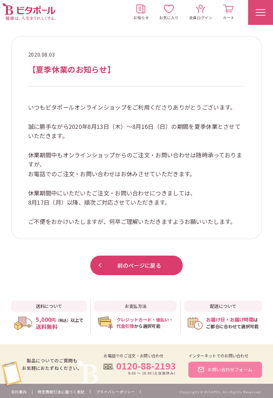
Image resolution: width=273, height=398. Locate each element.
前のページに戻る (139, 265)
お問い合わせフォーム (230, 369)
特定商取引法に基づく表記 (61, 391)
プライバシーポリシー (115, 391)
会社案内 (19, 391)
